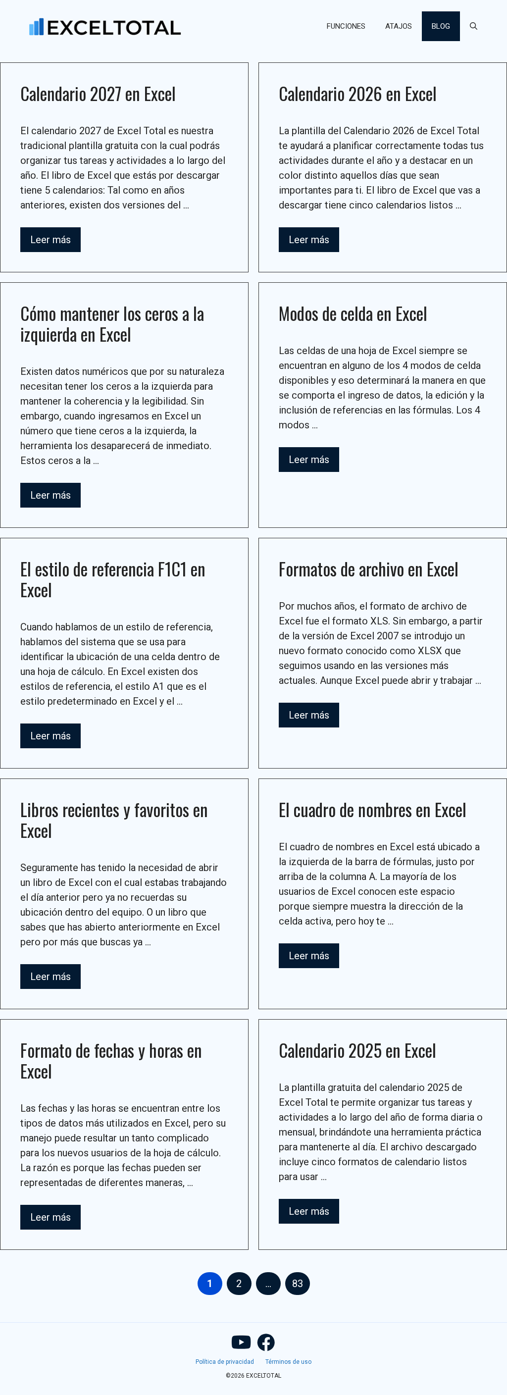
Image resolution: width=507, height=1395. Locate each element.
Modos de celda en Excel (353, 313)
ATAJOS (398, 26)
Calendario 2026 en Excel (358, 93)
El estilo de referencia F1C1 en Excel (112, 579)
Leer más (50, 240)
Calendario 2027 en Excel (98, 93)
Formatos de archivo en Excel (368, 568)
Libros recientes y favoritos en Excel (114, 819)
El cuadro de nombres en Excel (372, 809)
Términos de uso (288, 1361)
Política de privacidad (225, 1361)
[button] (473, 26)
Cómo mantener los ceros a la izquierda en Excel (112, 323)
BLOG (441, 26)
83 (301, 1283)
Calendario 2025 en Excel (357, 1050)
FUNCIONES (346, 26)
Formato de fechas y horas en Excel (111, 1060)
